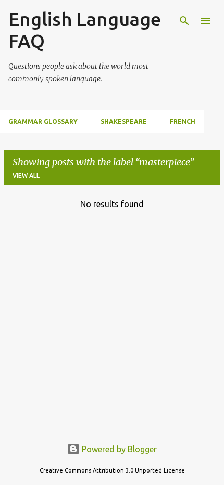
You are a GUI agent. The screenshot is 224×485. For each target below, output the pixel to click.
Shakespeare (124, 121)
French (182, 121)
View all (26, 175)
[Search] (184, 20)
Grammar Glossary (43, 121)
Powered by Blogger (118, 449)
